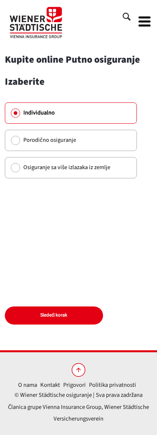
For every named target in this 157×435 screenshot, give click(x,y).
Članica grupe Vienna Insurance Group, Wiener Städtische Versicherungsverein (78, 413)
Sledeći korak (53, 315)
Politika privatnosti (112, 385)
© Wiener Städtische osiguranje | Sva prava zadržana (78, 395)
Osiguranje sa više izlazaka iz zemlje (66, 167)
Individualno (39, 112)
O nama (27, 385)
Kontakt (50, 385)
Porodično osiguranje (49, 140)
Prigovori (74, 385)
